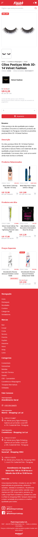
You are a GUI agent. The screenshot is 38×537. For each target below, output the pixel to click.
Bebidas (4, 369)
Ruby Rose (33, 183)
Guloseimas (6, 366)
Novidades (5, 305)
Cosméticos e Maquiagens (14, 61)
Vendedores (6, 314)
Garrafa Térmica (8, 372)
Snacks (4, 375)
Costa (4, 331)
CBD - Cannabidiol (8, 378)
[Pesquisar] (35, 8)
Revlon (16, 183)
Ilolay (3, 350)
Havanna (5, 343)
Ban (3, 325)
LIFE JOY (34, 223)
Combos (5, 308)
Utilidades (5, 388)
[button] (6, 54)
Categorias (6, 311)
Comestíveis (6, 363)
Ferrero (4, 334)
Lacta (3, 353)
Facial (25, 61)
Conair (4, 328)
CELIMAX (16, 223)
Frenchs (4, 337)
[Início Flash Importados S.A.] (18, 2)
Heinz (4, 346)
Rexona (16, 269)
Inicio (3, 299)
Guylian (4, 340)
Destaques (5, 302)
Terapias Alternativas (9, 385)
